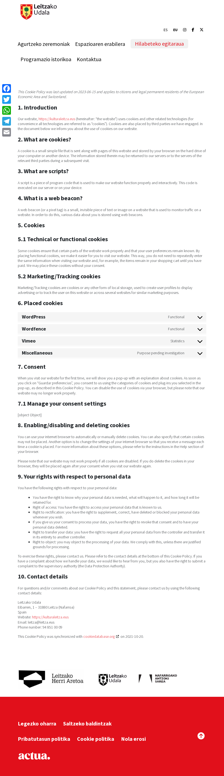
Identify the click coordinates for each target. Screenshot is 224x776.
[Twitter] (6, 99)
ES (166, 29)
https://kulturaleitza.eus (57, 118)
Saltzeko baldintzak (87, 723)
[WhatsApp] (6, 110)
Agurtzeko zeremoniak (44, 43)
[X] (202, 29)
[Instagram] (184, 29)
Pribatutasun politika (44, 738)
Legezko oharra (37, 723)
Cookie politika (95, 738)
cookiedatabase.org (99, 636)
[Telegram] (6, 121)
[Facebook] (193, 29)
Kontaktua (89, 59)
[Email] (6, 132)
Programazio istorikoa (45, 59)
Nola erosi (133, 738)
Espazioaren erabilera (100, 43)
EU (175, 29)
